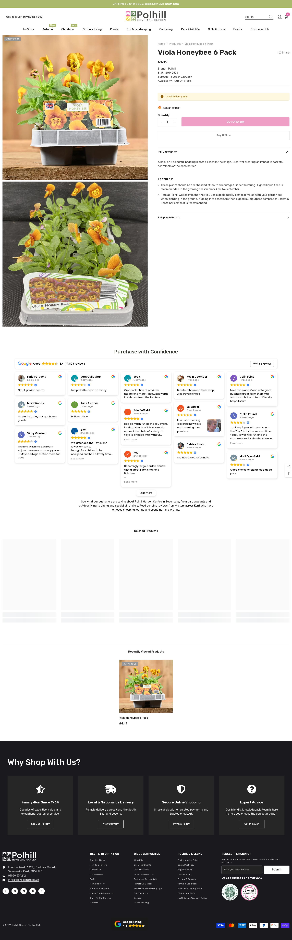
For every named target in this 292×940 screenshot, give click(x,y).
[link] (29, 614)
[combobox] (256, 16)
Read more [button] (77, 458)
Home (161, 43)
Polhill (172, 68)
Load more (146, 493)
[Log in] (280, 17)
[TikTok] (23, 891)
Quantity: (164, 115)
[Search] (259, 17)
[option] (146, 694)
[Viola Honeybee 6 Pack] (146, 686)
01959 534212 (17, 875)
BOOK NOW (172, 3)
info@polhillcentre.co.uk (23, 879)
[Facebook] (6, 891)
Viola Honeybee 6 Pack (133, 717)
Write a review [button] (262, 363)
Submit (277, 869)
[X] (41, 891)
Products (175, 43)
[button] (129, 924)
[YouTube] (32, 891)
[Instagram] (14, 891)
